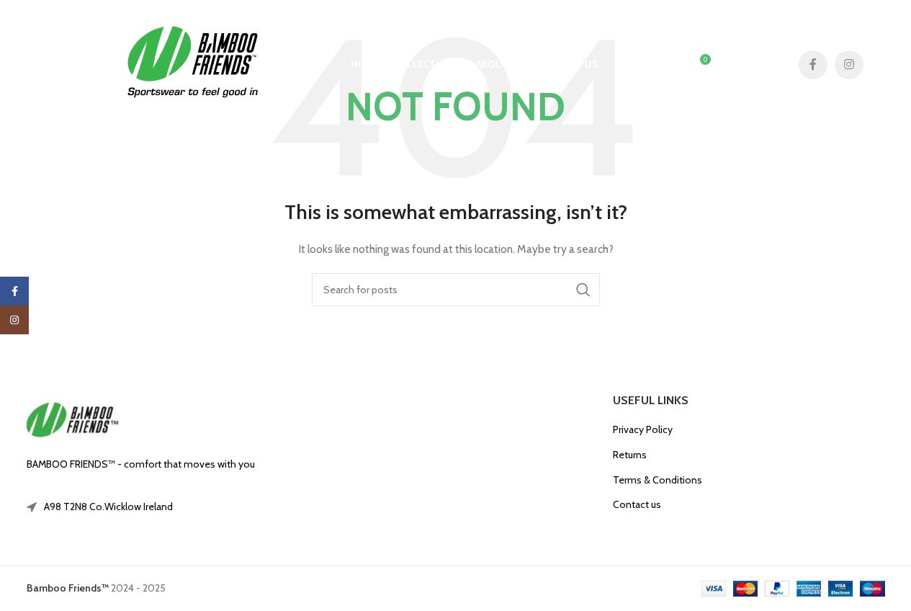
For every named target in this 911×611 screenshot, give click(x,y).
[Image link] (73, 420)
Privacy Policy (643, 429)
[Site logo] (192, 63)
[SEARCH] (583, 289)
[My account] (668, 64)
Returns (630, 454)
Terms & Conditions (657, 479)
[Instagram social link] (849, 64)
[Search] (639, 64)
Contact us (637, 504)
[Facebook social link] (813, 64)
